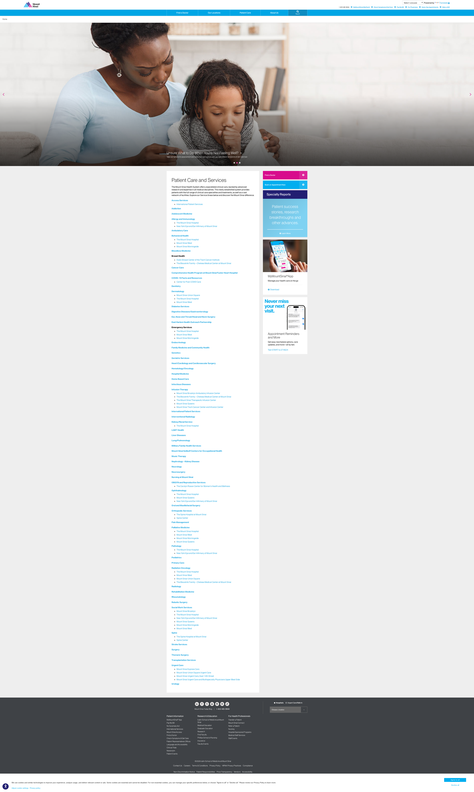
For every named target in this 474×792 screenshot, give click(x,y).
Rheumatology (179, 597)
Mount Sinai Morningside (188, 246)
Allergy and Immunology (183, 219)
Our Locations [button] (214, 12)
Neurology (177, 466)
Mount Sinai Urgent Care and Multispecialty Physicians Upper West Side (208, 679)
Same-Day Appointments (430, 7)
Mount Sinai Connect (236, 723)
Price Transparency (224, 772)
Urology (175, 684)
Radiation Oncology (181, 568)
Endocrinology (179, 342)
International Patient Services (190, 204)
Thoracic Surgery (180, 655)
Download (274, 289)
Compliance (248, 765)
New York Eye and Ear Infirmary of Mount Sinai (197, 226)
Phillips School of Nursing (207, 738)
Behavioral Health (180, 235)
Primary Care (178, 563)
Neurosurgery (178, 472)
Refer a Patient (233, 726)
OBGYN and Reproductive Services (189, 482)
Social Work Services (182, 607)
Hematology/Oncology (183, 368)
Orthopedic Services (182, 511)
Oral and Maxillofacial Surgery (186, 505)
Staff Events (232, 738)
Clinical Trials (172, 748)
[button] (297, 13)
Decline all (455, 785)
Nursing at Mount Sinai (182, 477)
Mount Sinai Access (174, 732)
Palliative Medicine (181, 527)
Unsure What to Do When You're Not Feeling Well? (203, 153)
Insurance (201, 741)
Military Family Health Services (186, 446)
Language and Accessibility (177, 744)
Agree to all (455, 780)
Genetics (176, 353)
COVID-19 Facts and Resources (187, 278)
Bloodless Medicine (181, 251)
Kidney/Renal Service (182, 422)
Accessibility (247, 772)
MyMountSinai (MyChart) (361, 7)
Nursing (231, 729)
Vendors (237, 772)
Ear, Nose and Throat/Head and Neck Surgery (193, 317)
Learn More (286, 233)
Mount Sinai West (184, 243)
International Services (175, 729)
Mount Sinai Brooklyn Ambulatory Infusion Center (198, 393)
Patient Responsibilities (205, 772)
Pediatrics (176, 557)
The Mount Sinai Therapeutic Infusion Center (196, 400)
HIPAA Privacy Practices (231, 765)
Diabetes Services (180, 306)
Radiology (176, 586)
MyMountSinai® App (174, 720)
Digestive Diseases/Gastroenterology (190, 311)
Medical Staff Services (236, 735)
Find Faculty (202, 735)
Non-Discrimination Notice (184, 772)
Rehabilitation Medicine (183, 592)
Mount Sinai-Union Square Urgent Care (194, 672)
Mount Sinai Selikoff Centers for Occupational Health (197, 451)
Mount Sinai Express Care (188, 669)
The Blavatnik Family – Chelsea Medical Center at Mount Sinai (204, 263)
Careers (187, 765)
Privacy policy (35, 788)
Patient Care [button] (245, 12)
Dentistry (176, 286)
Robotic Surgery (179, 602)
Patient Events (172, 754)
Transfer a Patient (235, 720)
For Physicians (413, 7)
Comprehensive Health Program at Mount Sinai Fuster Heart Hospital (204, 273)
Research (201, 731)
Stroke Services (179, 644)
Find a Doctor (270, 175)
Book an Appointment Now (275, 185)
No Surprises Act (173, 726)
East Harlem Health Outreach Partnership (191, 322)
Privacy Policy (214, 765)
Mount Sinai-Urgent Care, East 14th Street (195, 676)
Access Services (180, 200)
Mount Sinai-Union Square (188, 295)
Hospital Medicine (180, 374)
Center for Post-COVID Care (189, 282)
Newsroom (171, 751)
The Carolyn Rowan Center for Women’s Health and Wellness (203, 486)
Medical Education (205, 725)
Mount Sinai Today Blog (203, 709)
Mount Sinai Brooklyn (186, 611)
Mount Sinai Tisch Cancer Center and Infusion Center (200, 407)
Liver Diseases (179, 435)
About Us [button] (274, 12)
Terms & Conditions (200, 765)
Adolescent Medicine (182, 213)
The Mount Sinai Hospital (188, 223)
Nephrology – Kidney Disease (185, 461)
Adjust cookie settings (20, 788)
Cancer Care (178, 267)
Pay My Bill (400, 7)
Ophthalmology (179, 490)
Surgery (175, 649)
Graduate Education (205, 728)
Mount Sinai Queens (185, 403)
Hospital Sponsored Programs (239, 732)
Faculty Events (203, 744)
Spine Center (182, 518)
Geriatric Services (180, 358)
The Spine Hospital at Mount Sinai (191, 514)
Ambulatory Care (180, 230)
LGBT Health (178, 430)
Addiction (176, 208)
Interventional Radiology (183, 416)
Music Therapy (179, 456)
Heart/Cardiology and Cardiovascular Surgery (194, 363)
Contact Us (177, 765)
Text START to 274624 (278, 350)
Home (4, 19)
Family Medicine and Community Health (190, 347)
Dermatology (178, 291)
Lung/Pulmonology (181, 440)
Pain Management (180, 522)
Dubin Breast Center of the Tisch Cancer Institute (198, 260)
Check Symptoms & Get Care (383, 7)
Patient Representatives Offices (178, 741)
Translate (443, 3)
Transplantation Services (184, 660)
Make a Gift (446, 7)
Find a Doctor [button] (182, 12)
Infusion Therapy (180, 389)
